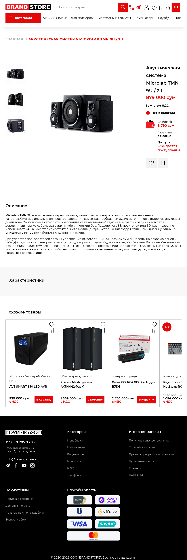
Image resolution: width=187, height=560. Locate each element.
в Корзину (43, 399)
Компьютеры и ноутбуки (153, 18)
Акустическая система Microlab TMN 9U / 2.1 (75, 39)
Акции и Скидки (55, 18)
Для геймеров (82, 18)
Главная (14, 39)
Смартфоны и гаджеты (113, 18)
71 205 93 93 (25, 442)
